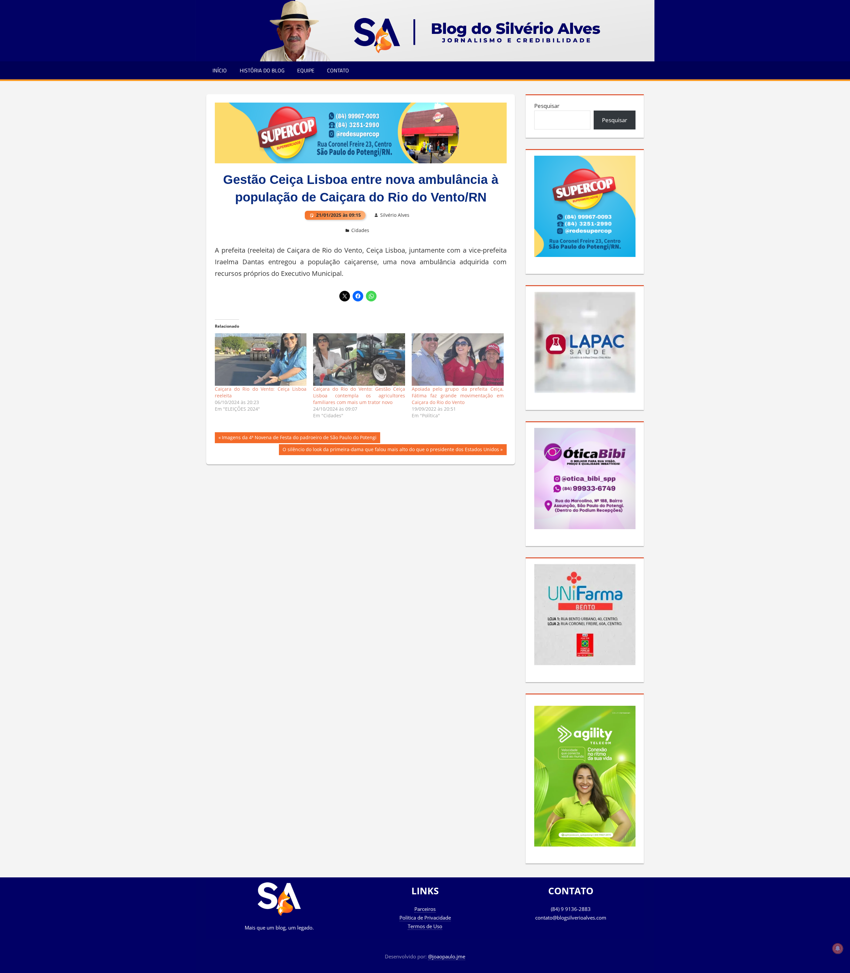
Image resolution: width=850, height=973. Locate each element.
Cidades (360, 230)
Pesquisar (546, 106)
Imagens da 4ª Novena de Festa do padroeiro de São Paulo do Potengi (299, 438)
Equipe (305, 70)
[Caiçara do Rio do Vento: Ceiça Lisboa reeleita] (261, 359)
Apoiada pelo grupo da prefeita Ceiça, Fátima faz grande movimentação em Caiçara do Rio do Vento (458, 395)
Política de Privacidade (425, 917)
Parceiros (425, 909)
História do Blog (262, 70)
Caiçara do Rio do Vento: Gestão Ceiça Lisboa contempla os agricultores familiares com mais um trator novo (359, 395)
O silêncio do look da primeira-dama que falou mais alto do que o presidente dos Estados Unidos (390, 450)
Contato (338, 70)
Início (219, 70)
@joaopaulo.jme (446, 956)
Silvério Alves (394, 215)
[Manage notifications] (837, 948)
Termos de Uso (425, 926)
